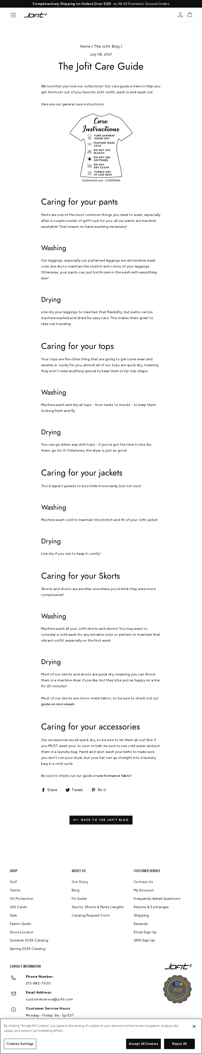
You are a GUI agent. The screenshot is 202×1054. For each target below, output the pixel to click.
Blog (75, 890)
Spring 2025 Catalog (27, 949)
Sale (13, 915)
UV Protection (22, 899)
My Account (144, 890)
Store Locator (22, 932)
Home (85, 46)
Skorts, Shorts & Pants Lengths (98, 907)
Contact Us (143, 882)
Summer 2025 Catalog (29, 940)
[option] (105, 4)
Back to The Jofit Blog (104, 820)
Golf (13, 882)
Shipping (141, 915)
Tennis (15, 890)
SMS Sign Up (144, 940)
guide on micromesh (58, 704)
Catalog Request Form (91, 915)
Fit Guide (79, 899)
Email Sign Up (145, 932)
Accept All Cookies (143, 1044)
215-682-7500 (38, 983)
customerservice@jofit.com (49, 999)
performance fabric (114, 776)
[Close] (194, 1026)
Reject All (179, 1044)
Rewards (141, 924)
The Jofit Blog (107, 46)
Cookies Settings (20, 1044)
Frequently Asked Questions (157, 899)
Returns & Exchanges (151, 907)
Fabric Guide (20, 924)
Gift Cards (18, 907)
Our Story (80, 882)
